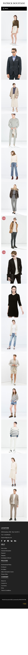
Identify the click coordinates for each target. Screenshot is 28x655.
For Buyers (3, 567)
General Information (6, 550)
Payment (3, 553)
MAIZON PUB (22, 599)
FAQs (2, 588)
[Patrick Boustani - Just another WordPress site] (14, 3)
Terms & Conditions (6, 590)
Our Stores (4, 585)
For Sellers (3, 569)
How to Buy (4, 548)
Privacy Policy (4, 574)
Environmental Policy (6, 564)
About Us (3, 580)
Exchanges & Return (6, 558)
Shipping (3, 555)
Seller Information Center (7, 571)
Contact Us (4, 583)
